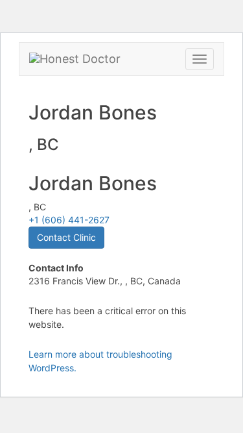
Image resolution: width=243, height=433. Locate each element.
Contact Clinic (66, 237)
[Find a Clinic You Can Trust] (74, 59)
